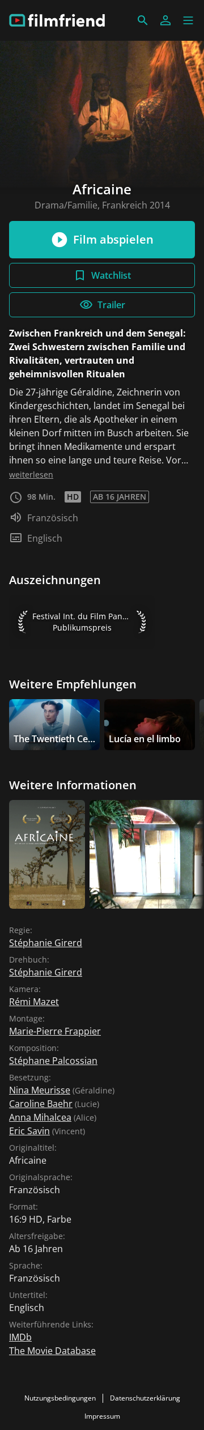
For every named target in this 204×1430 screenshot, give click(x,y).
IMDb (20, 1337)
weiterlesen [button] (31, 474)
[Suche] (142, 20)
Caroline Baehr (41, 1103)
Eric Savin (29, 1131)
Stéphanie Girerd (45, 943)
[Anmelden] (165, 20)
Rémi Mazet (34, 1001)
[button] (188, 20)
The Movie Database (52, 1350)
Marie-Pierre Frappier (55, 1031)
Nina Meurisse (39, 1090)
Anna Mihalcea (40, 1117)
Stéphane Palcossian (53, 1060)
